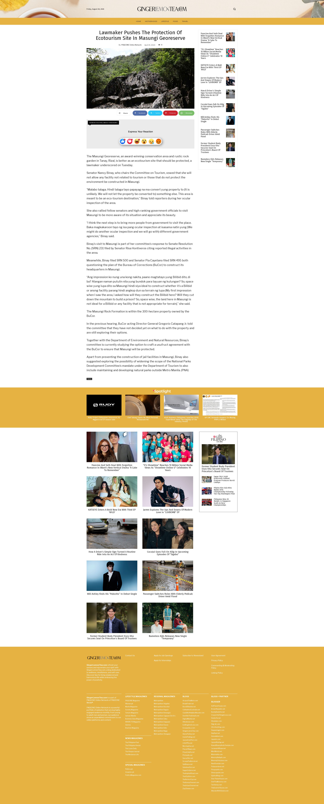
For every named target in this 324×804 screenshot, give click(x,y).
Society (89, 379)
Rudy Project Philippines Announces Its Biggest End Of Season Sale (104, 419)
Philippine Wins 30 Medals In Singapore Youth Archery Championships (222, 502)
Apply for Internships (162, 660)
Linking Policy (217, 673)
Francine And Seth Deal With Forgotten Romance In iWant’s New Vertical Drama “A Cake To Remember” (212, 38)
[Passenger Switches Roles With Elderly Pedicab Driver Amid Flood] (230, 133)
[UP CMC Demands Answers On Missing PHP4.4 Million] (220, 405)
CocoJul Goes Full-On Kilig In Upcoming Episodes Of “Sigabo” (212, 106)
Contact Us (130, 655)
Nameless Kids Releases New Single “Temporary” (212, 160)
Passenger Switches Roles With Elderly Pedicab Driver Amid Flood (210, 133)
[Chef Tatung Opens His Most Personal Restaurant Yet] (142, 405)
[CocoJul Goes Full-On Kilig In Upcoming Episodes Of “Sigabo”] (230, 107)
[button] (234, 9)
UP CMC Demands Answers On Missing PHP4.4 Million (220, 419)
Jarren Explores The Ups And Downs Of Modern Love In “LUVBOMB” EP (212, 80)
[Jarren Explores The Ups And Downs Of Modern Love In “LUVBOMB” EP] (230, 81)
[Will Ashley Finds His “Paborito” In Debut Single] (230, 120)
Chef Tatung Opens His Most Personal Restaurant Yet (142, 419)
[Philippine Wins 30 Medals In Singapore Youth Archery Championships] (207, 502)
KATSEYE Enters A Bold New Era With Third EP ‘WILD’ (211, 67)
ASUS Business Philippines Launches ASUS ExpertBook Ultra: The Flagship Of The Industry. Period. (181, 420)
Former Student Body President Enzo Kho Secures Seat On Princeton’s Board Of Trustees (211, 147)
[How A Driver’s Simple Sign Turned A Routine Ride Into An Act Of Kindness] (230, 94)
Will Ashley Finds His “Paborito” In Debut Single (210, 119)
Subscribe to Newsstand (193, 655)
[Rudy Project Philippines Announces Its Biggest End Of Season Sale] (104, 405)
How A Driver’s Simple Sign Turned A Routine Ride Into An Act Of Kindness (211, 94)
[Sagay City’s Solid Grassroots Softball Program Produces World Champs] (207, 479)
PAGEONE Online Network (131, 45)
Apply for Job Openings (163, 655)
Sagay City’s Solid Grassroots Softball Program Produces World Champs (224, 479)
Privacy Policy (217, 660)
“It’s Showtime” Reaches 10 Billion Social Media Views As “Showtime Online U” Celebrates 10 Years (212, 53)
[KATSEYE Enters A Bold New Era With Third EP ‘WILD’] (230, 68)
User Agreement (218, 655)
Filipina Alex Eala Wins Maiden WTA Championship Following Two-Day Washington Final (224, 491)
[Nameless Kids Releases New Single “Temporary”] (230, 162)
